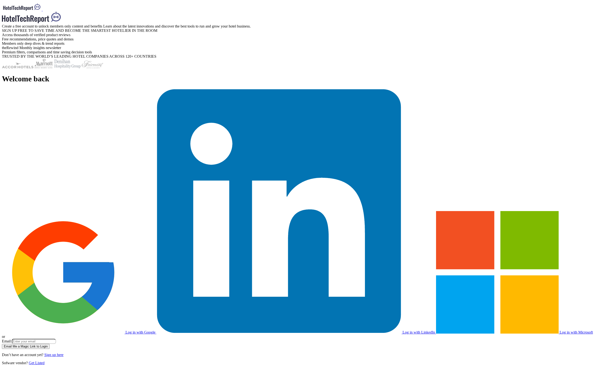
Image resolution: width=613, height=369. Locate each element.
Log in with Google (140, 332)
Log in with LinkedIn (419, 332)
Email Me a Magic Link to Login (26, 346)
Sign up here (53, 355)
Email (7, 341)
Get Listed (37, 363)
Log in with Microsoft (576, 332)
